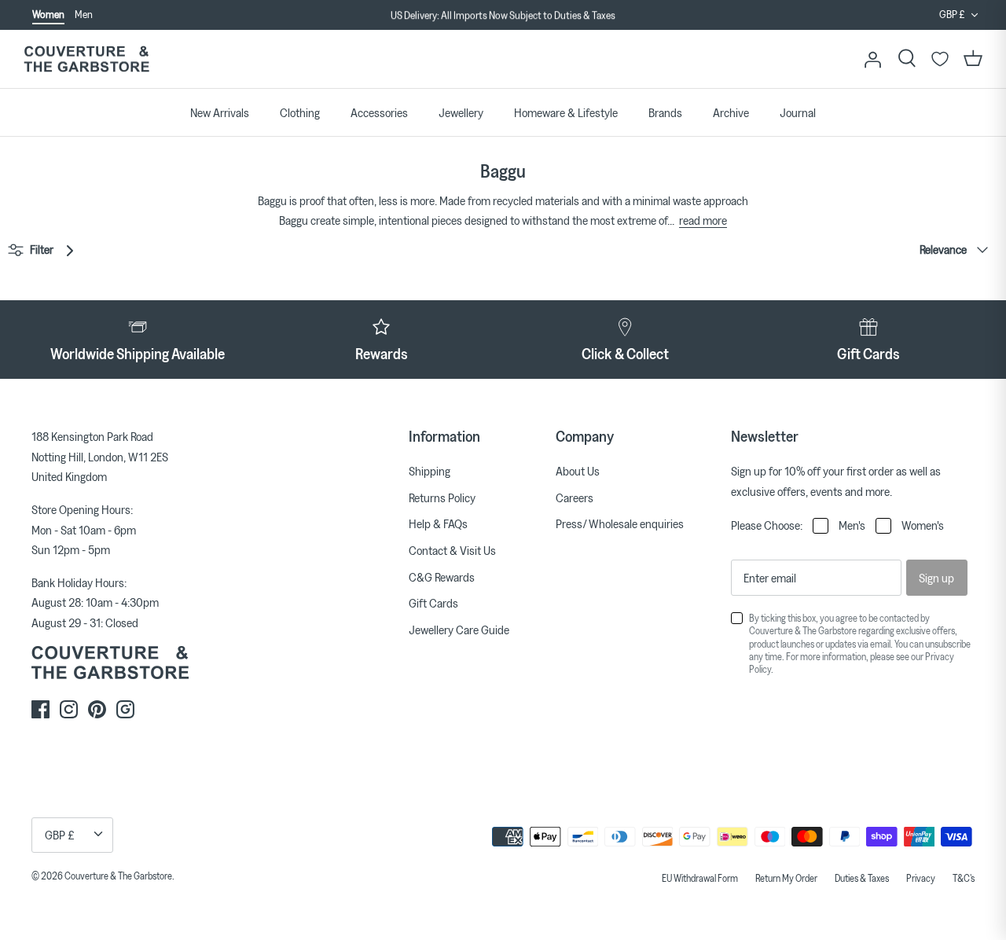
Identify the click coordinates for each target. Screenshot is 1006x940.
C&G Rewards (442, 577)
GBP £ (952, 14)
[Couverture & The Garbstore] (86, 59)
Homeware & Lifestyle (566, 112)
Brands (665, 112)
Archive (731, 112)
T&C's (964, 877)
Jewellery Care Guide (459, 629)
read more (703, 220)
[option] (503, 16)
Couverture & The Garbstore (118, 875)
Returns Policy (442, 497)
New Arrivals (219, 112)
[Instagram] (69, 709)
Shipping (429, 471)
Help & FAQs (438, 523)
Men (84, 14)
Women (48, 14)
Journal (798, 112)
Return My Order (786, 877)
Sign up (936, 578)
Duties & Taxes (862, 877)
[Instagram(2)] (125, 709)
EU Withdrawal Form (700, 877)
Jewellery (461, 112)
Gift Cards (433, 603)
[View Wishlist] (940, 59)
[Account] (872, 59)
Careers (574, 497)
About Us (578, 471)
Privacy (920, 877)
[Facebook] (40, 709)
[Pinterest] (97, 709)
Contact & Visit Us (452, 550)
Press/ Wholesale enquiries (620, 523)
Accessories (379, 112)
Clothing (300, 112)
